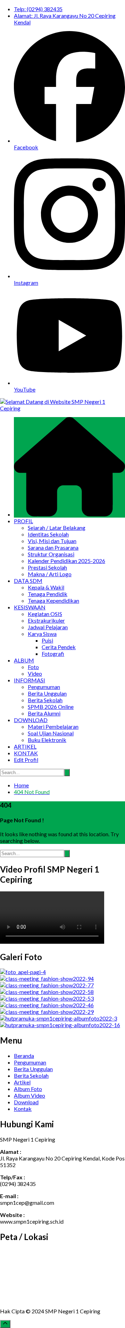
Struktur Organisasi (51, 554)
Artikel (22, 1082)
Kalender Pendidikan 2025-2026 (66, 560)
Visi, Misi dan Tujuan (52, 540)
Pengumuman (44, 686)
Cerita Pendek (59, 647)
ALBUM (24, 660)
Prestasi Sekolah (47, 567)
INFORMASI (29, 680)
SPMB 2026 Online (51, 706)
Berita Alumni (44, 713)
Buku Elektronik (47, 739)
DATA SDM (28, 580)
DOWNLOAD (31, 720)
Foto (33, 666)
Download (26, 1102)
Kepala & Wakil (46, 587)
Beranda (24, 1055)
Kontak (23, 1108)
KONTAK (26, 753)
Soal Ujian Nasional (51, 733)
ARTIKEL (25, 746)
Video (35, 673)
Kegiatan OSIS (45, 613)
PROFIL (23, 521)
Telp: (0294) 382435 (38, 9)
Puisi (47, 640)
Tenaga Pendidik (47, 594)
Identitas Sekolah (48, 534)
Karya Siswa (42, 633)
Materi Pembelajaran (53, 726)
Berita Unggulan (47, 693)
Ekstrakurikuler (46, 620)
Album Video (29, 1095)
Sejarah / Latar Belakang (56, 527)
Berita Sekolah (45, 700)
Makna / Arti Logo (50, 574)
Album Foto (28, 1088)
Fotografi (53, 653)
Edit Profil (26, 759)
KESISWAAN (29, 607)
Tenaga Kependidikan (53, 600)
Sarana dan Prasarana (53, 547)
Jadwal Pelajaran (48, 627)
